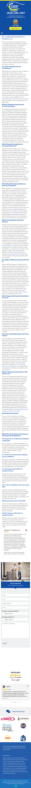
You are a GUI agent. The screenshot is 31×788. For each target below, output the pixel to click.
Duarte (13, 761)
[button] (2, 33)
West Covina (8, 773)
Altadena (10, 758)
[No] (28, 783)
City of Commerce (16, 759)
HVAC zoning (22, 292)
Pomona (17, 768)
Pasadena (7, 768)
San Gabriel (17, 770)
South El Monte (12, 771)
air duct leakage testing (16, 212)
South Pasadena (20, 771)
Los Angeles (9, 766)
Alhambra (5, 758)
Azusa (17, 758)
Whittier (13, 773)
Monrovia (14, 766)
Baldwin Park (22, 758)
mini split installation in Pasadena (16, 254)
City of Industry (23, 759)
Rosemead (22, 768)
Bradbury (5, 759)
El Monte (17, 761)
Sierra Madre (6, 771)
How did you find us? (8, 617)
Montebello (19, 766)
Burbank (9, 759)
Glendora (5, 763)
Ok (16, 785)
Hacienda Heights (11, 763)
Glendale (22, 761)
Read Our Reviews (19, 711)
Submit (5, 643)
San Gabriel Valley (10, 770)
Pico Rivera (12, 768)
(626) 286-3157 (16, 13)
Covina (9, 761)
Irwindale (18, 763)
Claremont (5, 761)
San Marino (22, 770)
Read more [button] (5, 698)
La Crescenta (11, 764)
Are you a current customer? (10, 611)
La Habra (16, 764)
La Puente (21, 764)
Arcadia (13, 758)
